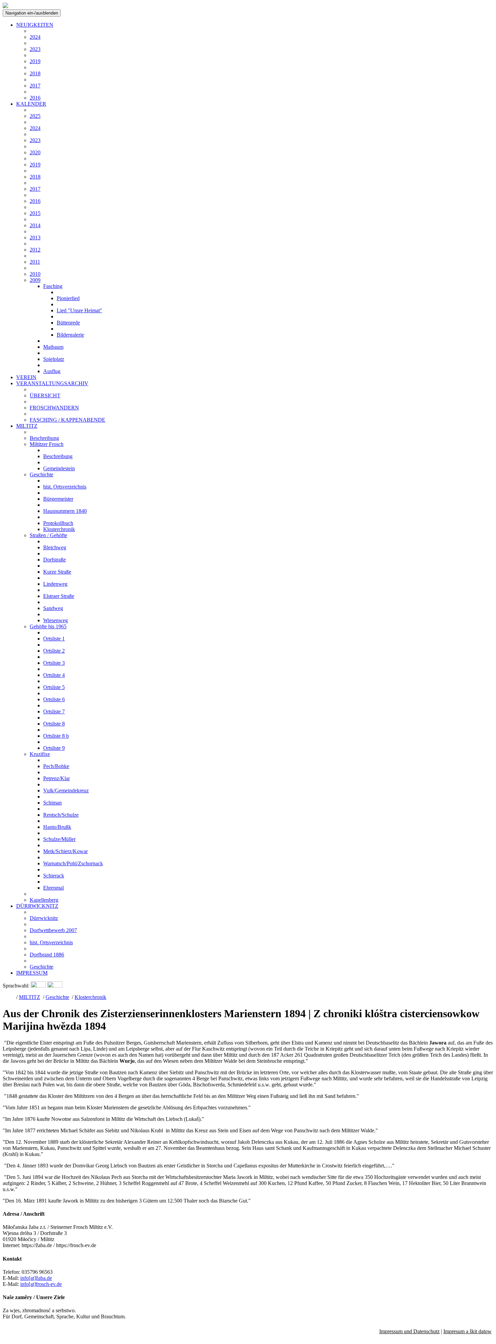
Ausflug (51, 371)
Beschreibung (44, 438)
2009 (35, 280)
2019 (35, 61)
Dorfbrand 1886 (47, 954)
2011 (35, 262)
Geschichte (41, 474)
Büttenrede (68, 322)
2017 (35, 85)
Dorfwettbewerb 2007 (53, 930)
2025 (35, 116)
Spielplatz (53, 359)
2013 (35, 237)
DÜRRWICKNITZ (37, 906)
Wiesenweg (55, 620)
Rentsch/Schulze (61, 815)
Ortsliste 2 (54, 651)
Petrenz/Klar (56, 778)
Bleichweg (54, 547)
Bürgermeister (58, 499)
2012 (35, 250)
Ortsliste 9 (54, 748)
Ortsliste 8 (54, 724)
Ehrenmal (53, 888)
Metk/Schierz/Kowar (65, 851)
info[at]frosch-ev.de (41, 1284)
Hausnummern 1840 (65, 511)
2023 (35, 49)
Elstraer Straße (58, 596)
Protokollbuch (58, 523)
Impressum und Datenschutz (409, 1331)
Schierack (53, 875)
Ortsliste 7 (54, 711)
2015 (35, 213)
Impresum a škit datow (467, 1331)
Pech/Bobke (56, 766)
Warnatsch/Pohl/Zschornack (73, 863)
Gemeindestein (59, 468)
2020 (35, 152)
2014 (35, 225)
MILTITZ (26, 426)
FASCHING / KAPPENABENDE (67, 420)
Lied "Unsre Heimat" (79, 310)
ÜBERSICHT (45, 395)
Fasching (52, 286)
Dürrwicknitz (44, 918)
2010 (35, 274)
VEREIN (26, 377)
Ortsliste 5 (54, 687)
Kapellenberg (44, 900)
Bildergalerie (70, 335)
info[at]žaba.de (36, 1278)
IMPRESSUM (32, 973)
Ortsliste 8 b (56, 736)
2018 (35, 73)
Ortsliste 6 (54, 699)
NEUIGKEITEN (34, 25)
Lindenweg (55, 584)
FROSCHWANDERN (54, 408)
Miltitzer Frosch (46, 444)
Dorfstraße (54, 559)
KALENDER (31, 104)
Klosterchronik (59, 529)
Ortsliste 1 (54, 638)
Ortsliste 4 (54, 675)
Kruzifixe (40, 754)
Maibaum (53, 347)
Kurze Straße (57, 572)
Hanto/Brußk (57, 827)
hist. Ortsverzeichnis (64, 487)
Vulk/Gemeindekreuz (66, 790)
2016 (35, 98)
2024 (35, 37)
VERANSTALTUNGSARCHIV (52, 383)
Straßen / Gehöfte (48, 535)
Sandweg (53, 608)
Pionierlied (68, 298)
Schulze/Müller (59, 839)
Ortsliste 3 (54, 663)
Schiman (52, 803)
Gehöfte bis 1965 (48, 626)
